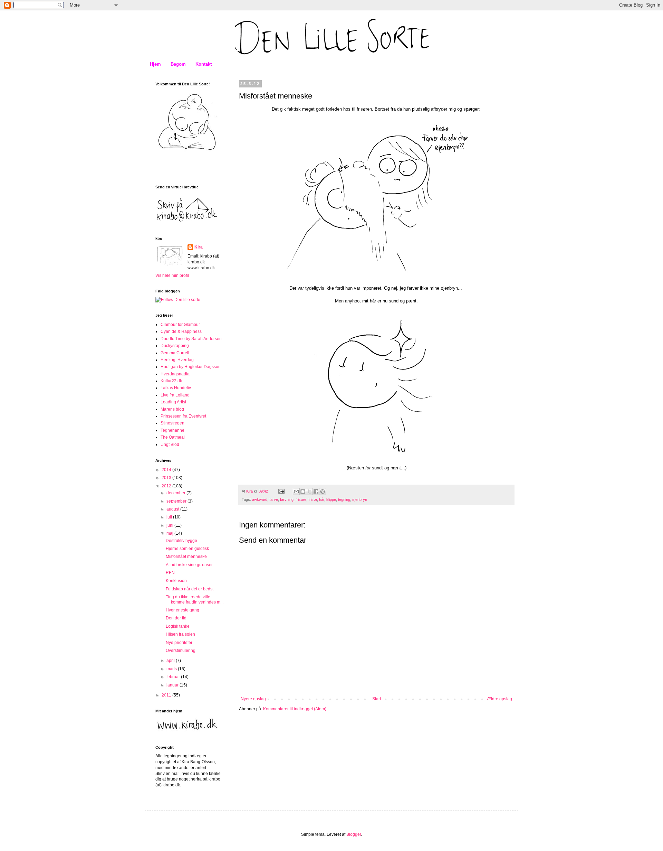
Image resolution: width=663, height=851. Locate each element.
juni (170, 525)
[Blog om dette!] (302, 491)
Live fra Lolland (175, 395)
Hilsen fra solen (180, 634)
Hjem (155, 64)
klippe (331, 499)
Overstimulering (180, 650)
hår (321, 499)
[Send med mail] (296, 491)
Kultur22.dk (171, 380)
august (173, 509)
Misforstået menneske (186, 556)
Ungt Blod (170, 444)
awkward (259, 499)
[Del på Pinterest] (322, 491)
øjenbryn (359, 499)
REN (170, 572)
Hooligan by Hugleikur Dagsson (191, 366)
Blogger (353, 834)
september (177, 501)
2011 (167, 695)
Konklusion (176, 580)
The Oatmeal (173, 437)
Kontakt (203, 64)
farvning (287, 499)
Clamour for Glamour (180, 324)
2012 (167, 486)
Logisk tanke (178, 626)
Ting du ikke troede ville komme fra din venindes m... (194, 599)
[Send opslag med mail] (281, 491)
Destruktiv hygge (181, 540)
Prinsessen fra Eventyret (183, 416)
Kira (198, 247)
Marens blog (172, 409)
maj (170, 533)
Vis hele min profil (172, 275)
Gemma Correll (175, 352)
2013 (167, 477)
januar (173, 685)
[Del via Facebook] (316, 491)
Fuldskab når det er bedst (189, 589)
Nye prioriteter (179, 642)
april (171, 660)
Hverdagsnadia (175, 374)
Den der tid (176, 618)
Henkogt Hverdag (177, 359)
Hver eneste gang (182, 610)
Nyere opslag (253, 698)
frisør (312, 499)
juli (169, 517)
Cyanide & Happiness (181, 331)
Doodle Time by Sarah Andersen (191, 338)
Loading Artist (173, 402)
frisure (301, 499)
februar (173, 676)
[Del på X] (309, 491)
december (176, 492)
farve (273, 499)
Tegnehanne (172, 430)
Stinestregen (172, 423)
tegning (344, 499)
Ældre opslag (499, 698)
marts (172, 668)
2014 (167, 469)
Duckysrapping (175, 345)
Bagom (178, 64)
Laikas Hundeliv (176, 387)
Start (376, 698)
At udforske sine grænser (189, 564)
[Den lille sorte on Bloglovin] (177, 299)
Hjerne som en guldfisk (187, 548)
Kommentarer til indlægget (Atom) (294, 709)
